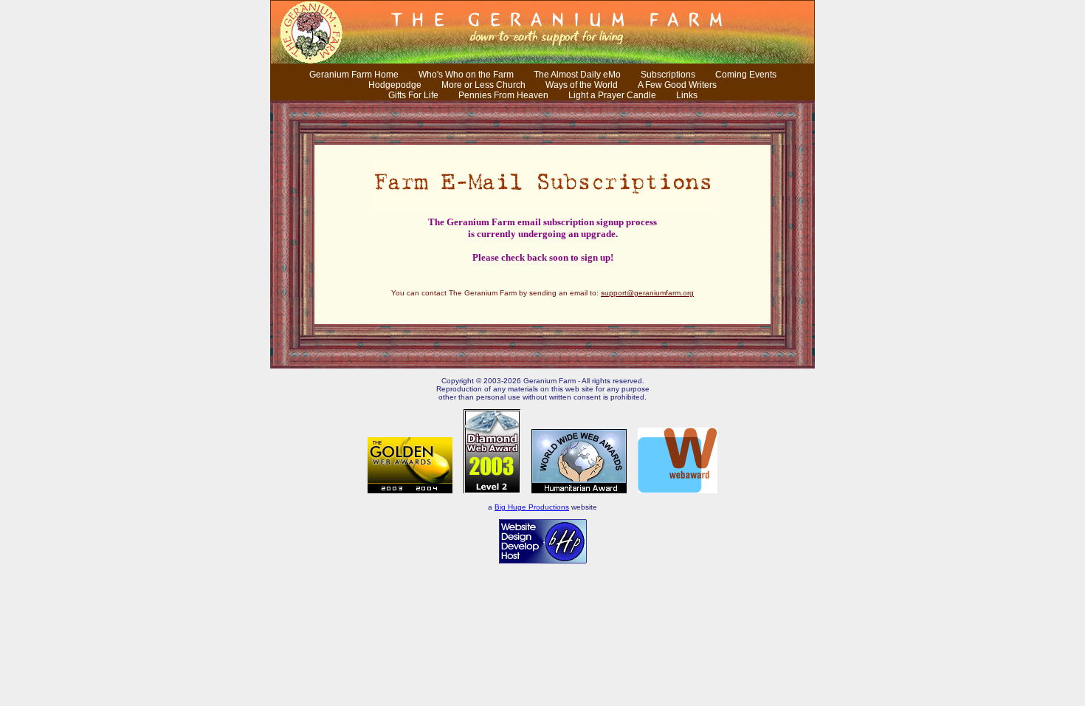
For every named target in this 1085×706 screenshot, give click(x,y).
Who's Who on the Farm (466, 74)
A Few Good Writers (677, 85)
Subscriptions (668, 74)
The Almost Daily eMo (577, 74)
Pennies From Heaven (503, 95)
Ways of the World (581, 85)
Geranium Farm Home (354, 74)
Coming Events (745, 74)
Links (687, 95)
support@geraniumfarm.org (647, 293)
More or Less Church (483, 85)
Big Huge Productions (532, 507)
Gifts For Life (413, 95)
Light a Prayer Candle (612, 95)
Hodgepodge (394, 85)
